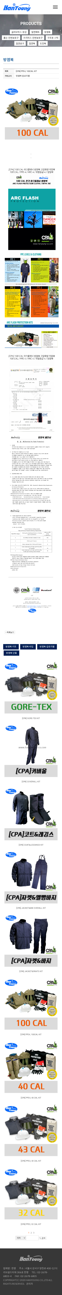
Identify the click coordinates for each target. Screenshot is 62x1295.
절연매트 (35, 32)
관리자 (29, 1283)
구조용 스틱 (52, 37)
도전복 (43, 43)
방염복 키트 (11, 646)
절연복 (32, 43)
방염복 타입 (28, 646)
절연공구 (20, 43)
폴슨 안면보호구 (11, 37)
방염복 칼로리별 (47, 646)
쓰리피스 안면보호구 (33, 37)
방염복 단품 (11, 653)
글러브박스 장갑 (19, 32)
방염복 (47, 32)
